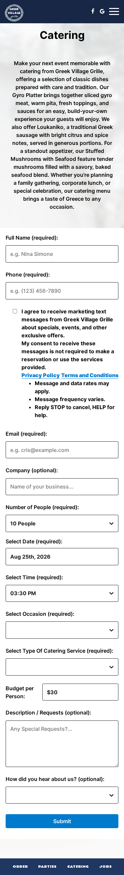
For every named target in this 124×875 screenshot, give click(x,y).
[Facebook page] (93, 11)
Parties (47, 866)
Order (20, 866)
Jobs (105, 866)
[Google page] (102, 11)
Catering (78, 866)
